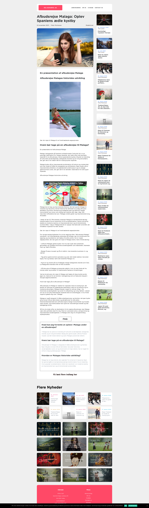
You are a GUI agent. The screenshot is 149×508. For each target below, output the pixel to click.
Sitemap (88, 502)
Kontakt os (99, 7)
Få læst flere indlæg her (65, 374)
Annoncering (76, 7)
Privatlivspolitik (133, 505)
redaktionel (89, 25)
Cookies (90, 7)
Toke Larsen (101, 28)
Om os (84, 7)
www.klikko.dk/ (62, 503)
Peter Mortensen (56, 25)
